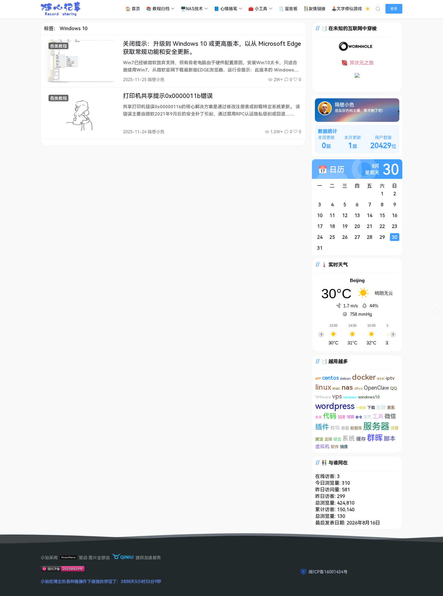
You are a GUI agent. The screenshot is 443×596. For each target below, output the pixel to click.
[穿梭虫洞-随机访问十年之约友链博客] (356, 49)
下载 (371, 407)
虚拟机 (322, 446)
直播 (328, 439)
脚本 (389, 438)
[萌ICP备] (62, 570)
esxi (381, 378)
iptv (390, 378)
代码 (329, 415)
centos (330, 377)
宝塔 (367, 417)
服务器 (376, 426)
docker (364, 377)
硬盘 (337, 439)
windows (350, 397)
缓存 (361, 439)
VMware (323, 397)
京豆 (318, 417)
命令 (359, 417)
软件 (335, 446)
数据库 (356, 428)
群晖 (375, 437)
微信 (390, 416)
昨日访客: (326, 496)
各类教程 (58, 46)
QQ (393, 388)
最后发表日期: (331, 522)
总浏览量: (326, 502)
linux (323, 387)
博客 (350, 417)
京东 (391, 407)
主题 (381, 407)
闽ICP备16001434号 (328, 572)
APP (318, 378)
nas (347, 387)
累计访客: (326, 509)
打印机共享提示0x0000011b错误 (168, 96)
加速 (341, 417)
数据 (345, 428)
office (358, 388)
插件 (322, 427)
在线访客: (326, 476)
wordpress (335, 405)
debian (345, 378)
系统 (348, 438)
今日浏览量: (328, 483)
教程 (335, 427)
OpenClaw (376, 387)
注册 (394, 428)
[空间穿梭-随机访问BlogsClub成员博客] (357, 76)
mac (336, 388)
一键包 (361, 408)
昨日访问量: (328, 489)
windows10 (369, 397)
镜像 (344, 446)
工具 (377, 416)
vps (337, 396)
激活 (319, 439)
